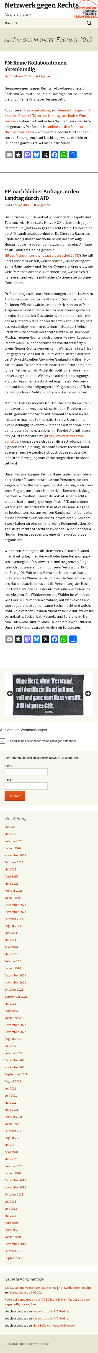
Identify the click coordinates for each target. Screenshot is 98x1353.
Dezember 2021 (15, 1060)
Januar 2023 (13, 1018)
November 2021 (15, 1067)
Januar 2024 (13, 968)
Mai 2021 (10, 1102)
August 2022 (13, 1039)
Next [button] (87, 693)
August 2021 (13, 1081)
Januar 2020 (13, 1173)
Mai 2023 (10, 1004)
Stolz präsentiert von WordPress (27, 1344)
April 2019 (11, 1223)
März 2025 (11, 883)
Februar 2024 (13, 961)
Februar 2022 (13, 1053)
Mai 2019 (10, 1216)
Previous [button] (10, 693)
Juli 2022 (10, 1046)
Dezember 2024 (15, 905)
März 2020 (11, 1159)
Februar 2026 (13, 841)
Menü (9, 23)
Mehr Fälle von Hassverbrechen (54, 1325)
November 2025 (15, 855)
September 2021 (16, 1074)
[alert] (49, 741)
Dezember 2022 (15, 1025)
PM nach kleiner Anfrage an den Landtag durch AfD (42, 194)
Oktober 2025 (14, 862)
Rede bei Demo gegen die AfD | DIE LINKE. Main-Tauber (41, 1299)
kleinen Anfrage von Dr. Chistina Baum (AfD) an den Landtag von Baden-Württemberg (49, 115)
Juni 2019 (11, 1208)
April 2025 (11, 876)
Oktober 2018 (14, 1251)
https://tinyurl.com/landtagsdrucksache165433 (43, 255)
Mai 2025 (10, 869)
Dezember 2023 (15, 975)
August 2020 (13, 1138)
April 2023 (11, 1011)
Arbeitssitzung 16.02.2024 (25, 1292)
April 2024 (11, 947)
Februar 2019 (13, 1230)
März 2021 (11, 1110)
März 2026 (11, 834)
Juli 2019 (10, 1201)
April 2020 (11, 1152)
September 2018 (16, 1258)
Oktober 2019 (14, 1194)
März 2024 (11, 954)
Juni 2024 (11, 933)
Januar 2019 (13, 1237)
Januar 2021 (13, 1124)
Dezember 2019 (15, 1180)
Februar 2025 (13, 890)
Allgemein (45, 76)
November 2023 (15, 982)
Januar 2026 (13, 848)
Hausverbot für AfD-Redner (51, 1311)
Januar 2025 (13, 898)
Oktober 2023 (14, 989)
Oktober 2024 (14, 919)
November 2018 (15, 1244)
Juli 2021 (10, 1088)
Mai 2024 (10, 940)
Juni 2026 (11, 827)
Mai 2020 (10, 1145)
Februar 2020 (13, 1166)
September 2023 (16, 996)
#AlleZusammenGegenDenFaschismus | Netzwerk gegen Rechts (48, 1288)
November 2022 (15, 1032)
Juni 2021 (11, 1095)
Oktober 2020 (14, 1131)
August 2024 (13, 926)
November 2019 (15, 1187)
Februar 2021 (13, 1117)
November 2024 (15, 912)
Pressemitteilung (37, 110)
